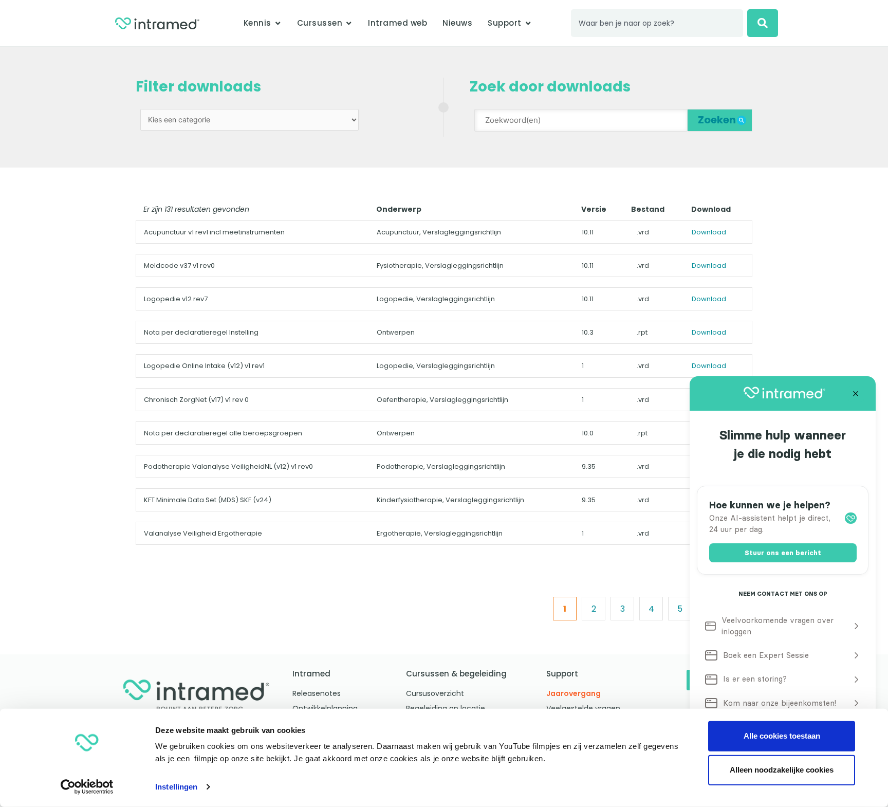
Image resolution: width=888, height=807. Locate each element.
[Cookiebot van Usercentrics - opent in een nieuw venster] (87, 787)
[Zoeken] (762, 23)
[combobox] (657, 23)
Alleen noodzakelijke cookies (782, 769)
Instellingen (176, 786)
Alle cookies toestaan (782, 735)
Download (709, 232)
